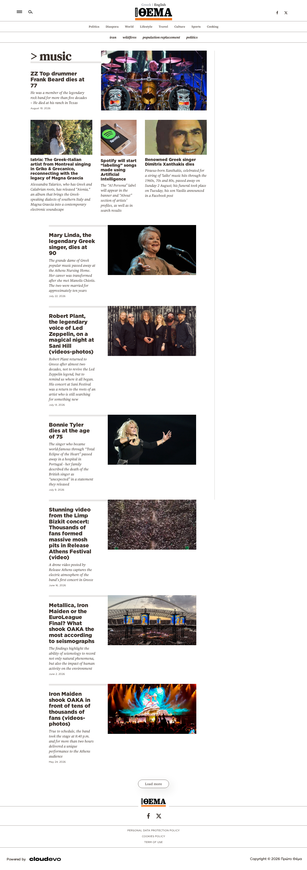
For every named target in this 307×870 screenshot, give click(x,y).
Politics (94, 26)
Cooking (212, 26)
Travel (163, 26)
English (160, 4)
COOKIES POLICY (153, 836)
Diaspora (112, 26)
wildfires (129, 37)
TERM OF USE (153, 842)
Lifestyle (146, 26)
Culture (179, 26)
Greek (146, 4)
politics (192, 37)
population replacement (161, 37)
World (129, 26)
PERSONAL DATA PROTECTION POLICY (153, 830)
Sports (196, 26)
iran (113, 37)
